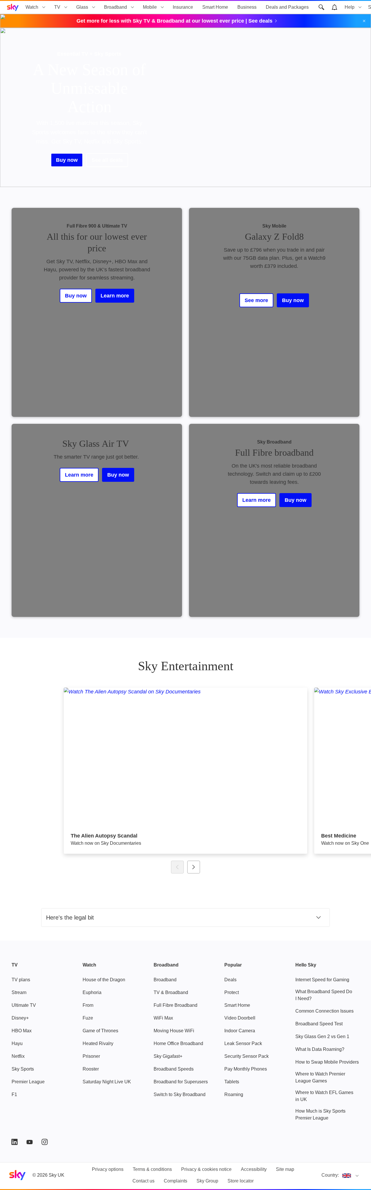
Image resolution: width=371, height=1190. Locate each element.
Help (349, 7)
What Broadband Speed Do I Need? (323, 995)
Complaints (175, 1180)
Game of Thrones (100, 1030)
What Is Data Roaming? (319, 1049)
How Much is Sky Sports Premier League (320, 1114)
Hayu (17, 1043)
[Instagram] (44, 1142)
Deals (230, 979)
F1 (14, 1094)
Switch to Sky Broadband (179, 1094)
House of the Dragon (104, 979)
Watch (32, 7)
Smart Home (215, 7)
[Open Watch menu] (43, 7)
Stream (19, 992)
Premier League (28, 1081)
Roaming (233, 1094)
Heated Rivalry (98, 1043)
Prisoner (91, 1056)
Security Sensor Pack (246, 1056)
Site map (285, 1169)
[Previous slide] (177, 867)
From (88, 1005)
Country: (330, 1175)
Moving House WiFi (174, 1030)
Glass (82, 7)
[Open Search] (321, 7)
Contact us (143, 1180)
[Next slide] (193, 867)
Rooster (91, 1069)
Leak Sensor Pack (243, 1043)
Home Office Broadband (178, 1043)
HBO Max (22, 1030)
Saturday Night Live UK (107, 1081)
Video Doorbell (239, 1017)
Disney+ (20, 1017)
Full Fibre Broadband (175, 1005)
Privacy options (107, 1169)
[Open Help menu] (360, 7)
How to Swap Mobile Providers (327, 1062)
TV (57, 7)
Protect (231, 992)
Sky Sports (23, 1069)
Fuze (88, 1017)
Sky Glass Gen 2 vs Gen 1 (322, 1036)
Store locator (241, 1180)
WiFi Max (163, 1017)
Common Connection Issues (324, 1011)
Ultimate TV (24, 1005)
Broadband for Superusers (181, 1081)
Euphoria (92, 992)
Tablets (231, 1081)
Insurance (183, 7)
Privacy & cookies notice (206, 1169)
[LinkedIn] (14, 1142)
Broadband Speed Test (319, 1023)
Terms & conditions (152, 1169)
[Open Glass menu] (93, 7)
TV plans (21, 979)
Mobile (150, 7)
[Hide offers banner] (364, 21)
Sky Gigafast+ (168, 1056)
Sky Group (207, 1180)
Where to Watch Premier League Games (320, 1077)
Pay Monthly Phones (245, 1069)
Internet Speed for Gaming (322, 979)
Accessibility (254, 1169)
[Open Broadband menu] (132, 7)
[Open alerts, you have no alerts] (334, 7)
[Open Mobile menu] (162, 7)
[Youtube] (29, 1142)
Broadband (115, 7)
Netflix (18, 1056)
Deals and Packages (287, 7)
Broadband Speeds (174, 1069)
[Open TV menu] (65, 7)
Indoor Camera (239, 1030)
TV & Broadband (171, 992)
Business (247, 7)
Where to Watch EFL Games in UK (324, 1096)
